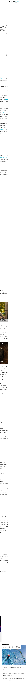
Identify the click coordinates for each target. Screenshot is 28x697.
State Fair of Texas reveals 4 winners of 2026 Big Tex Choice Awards (13, 674)
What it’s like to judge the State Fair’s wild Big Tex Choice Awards (13, 669)
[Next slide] (6, 55)
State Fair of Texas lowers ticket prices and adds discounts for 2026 (13, 679)
